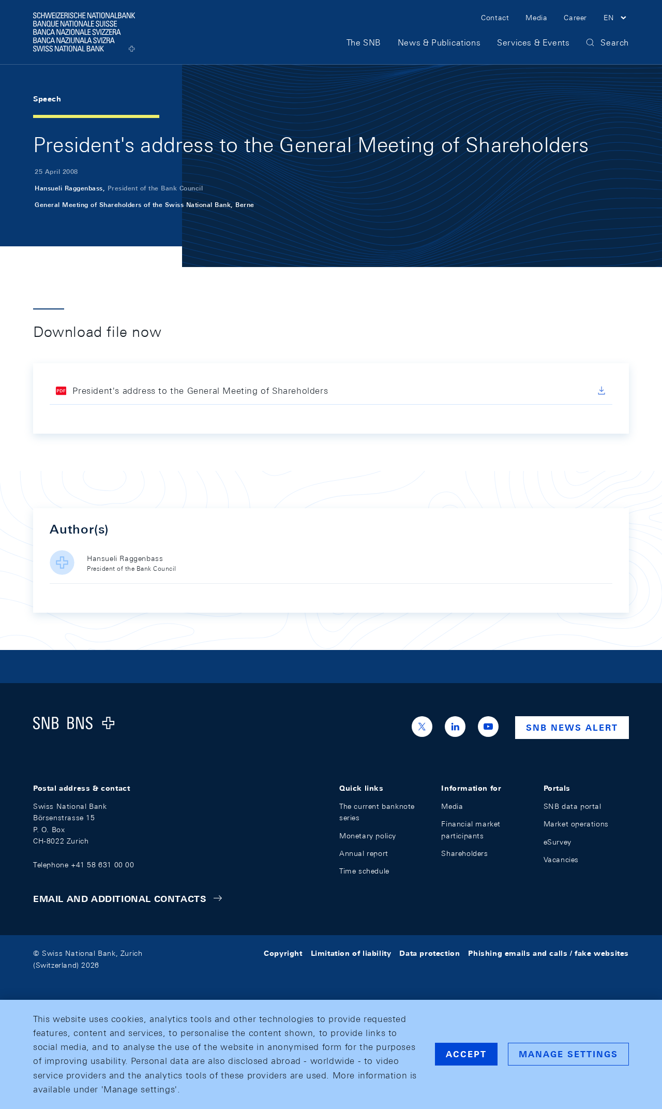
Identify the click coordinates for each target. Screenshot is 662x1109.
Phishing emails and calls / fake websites (548, 953)
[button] (616, 19)
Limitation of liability (351, 953)
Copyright (283, 953)
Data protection (429, 953)
